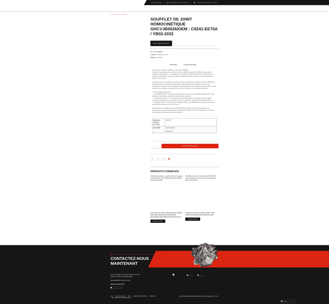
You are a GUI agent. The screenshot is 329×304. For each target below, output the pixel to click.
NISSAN (159, 57)
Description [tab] (173, 64)
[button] (152, 159)
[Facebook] (161, 275)
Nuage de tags (120, 296)
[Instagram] (155, 275)
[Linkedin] (167, 275)
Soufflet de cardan (162, 54)
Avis (129, 296)
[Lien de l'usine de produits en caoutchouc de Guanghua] (173, 275)
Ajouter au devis (190, 146)
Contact (152, 296)
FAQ (112, 296)
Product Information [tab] (190, 64)
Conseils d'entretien (140, 296)
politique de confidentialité (121, 297)
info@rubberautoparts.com (120, 280)
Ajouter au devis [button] (158, 221)
